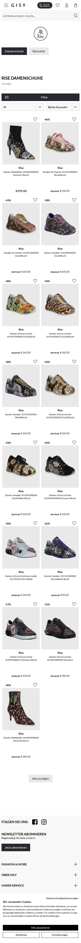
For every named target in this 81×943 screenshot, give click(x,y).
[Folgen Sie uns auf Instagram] (42, 822)
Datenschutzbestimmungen (62, 898)
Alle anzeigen (40, 778)
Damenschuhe (14, 51)
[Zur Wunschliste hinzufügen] (35, 117)
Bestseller (39, 51)
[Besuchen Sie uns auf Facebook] (32, 822)
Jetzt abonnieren (16, 847)
